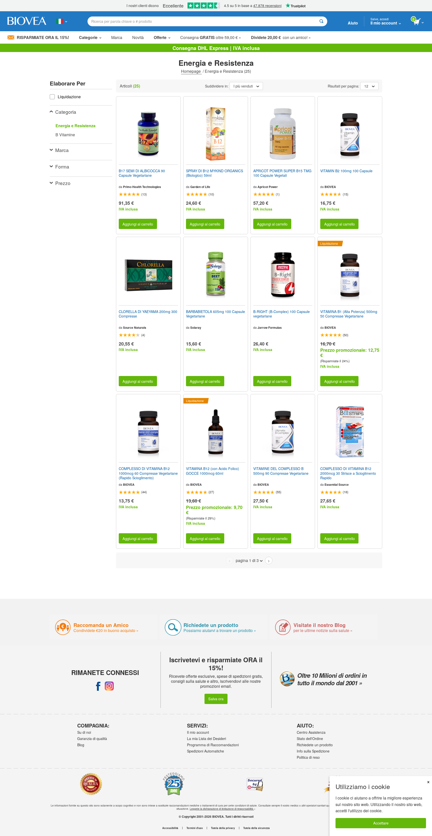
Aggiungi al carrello (137, 223)
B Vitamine (65, 135)
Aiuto (353, 23)
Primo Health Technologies (142, 186)
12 (366, 86)
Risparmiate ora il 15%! (43, 37)
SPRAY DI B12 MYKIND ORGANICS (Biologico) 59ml (214, 173)
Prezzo (62, 183)
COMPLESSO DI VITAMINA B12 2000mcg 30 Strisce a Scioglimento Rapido (348, 473)
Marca (116, 37)
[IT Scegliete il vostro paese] (61, 21)
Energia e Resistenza (76, 125)
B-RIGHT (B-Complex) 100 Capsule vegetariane (281, 313)
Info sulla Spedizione (313, 751)
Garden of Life (200, 186)
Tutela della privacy (223, 828)
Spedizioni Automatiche (205, 751)
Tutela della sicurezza (256, 828)
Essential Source (336, 484)
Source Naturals (134, 327)
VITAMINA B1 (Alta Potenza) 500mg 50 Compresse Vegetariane (348, 313)
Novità (138, 37)
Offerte (160, 37)
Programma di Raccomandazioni (213, 744)
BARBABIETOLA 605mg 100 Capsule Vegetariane (215, 313)
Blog (80, 744)
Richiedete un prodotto (315, 744)
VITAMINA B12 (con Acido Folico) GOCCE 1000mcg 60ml (212, 470)
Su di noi (84, 732)
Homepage (191, 71)
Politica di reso (308, 757)
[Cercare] (321, 21)
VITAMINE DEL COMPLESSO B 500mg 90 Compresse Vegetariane (280, 470)
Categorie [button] (88, 37)
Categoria (65, 111)
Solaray (195, 327)
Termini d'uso (194, 828)
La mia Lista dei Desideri (206, 738)
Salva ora (216, 698)
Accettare (380, 823)
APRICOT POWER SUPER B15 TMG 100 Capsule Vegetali (282, 173)
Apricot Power (268, 186)
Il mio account (198, 732)
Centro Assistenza (311, 732)
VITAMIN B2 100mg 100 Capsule (346, 170)
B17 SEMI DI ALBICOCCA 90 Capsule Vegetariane (142, 173)
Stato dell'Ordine (310, 738)
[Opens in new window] (98, 686)
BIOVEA (330, 186)
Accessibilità (170, 828)
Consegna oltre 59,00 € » (210, 37)
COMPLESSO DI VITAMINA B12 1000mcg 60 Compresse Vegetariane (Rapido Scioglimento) (148, 473)
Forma (62, 166)
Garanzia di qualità (92, 738)
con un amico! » (281, 37)
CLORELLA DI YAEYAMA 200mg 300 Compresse (148, 313)
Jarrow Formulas (270, 327)
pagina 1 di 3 (247, 560)
